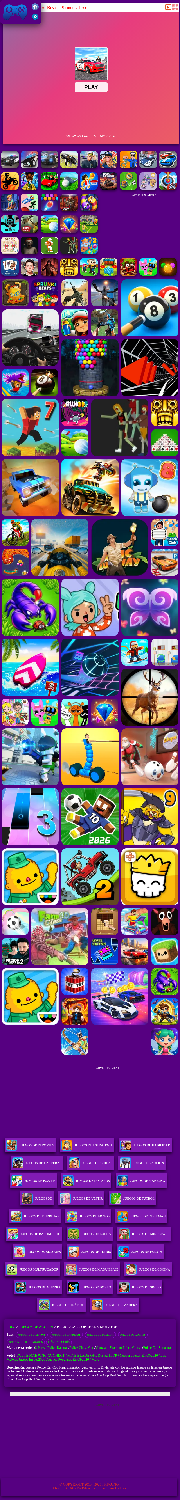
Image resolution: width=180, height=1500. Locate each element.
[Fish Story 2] (89, 253)
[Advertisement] (144, 223)
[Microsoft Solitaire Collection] (10, 274)
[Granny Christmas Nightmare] (29, 253)
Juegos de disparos (32, 1334)
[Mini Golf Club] (49, 231)
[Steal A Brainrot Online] (89, 274)
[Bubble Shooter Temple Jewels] (168, 274)
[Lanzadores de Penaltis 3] (89, 231)
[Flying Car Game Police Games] (69, 167)
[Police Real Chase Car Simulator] (148, 167)
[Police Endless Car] (168, 167)
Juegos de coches (133, 1334)
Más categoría (59, 1342)
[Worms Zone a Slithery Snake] (89, 210)
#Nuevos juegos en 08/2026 (138, 1355)
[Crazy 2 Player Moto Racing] (10, 188)
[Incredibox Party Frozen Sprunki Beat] (148, 274)
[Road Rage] (69, 253)
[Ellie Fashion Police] (108, 167)
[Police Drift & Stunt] (29, 167)
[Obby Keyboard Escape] (29, 188)
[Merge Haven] (10, 210)
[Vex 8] (29, 210)
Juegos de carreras (66, 1334)
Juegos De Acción (148, 1163)
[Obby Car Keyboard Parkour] (49, 188)
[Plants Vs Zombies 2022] (128, 274)
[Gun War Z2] (29, 231)
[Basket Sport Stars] (89, 188)
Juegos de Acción (36, 1327)
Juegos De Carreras (43, 1163)
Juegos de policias (100, 1334)
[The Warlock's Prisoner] (49, 274)
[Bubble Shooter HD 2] (49, 210)
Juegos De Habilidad (151, 1145)
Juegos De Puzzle (40, 1180)
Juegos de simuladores (26, 1342)
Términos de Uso (113, 1488)
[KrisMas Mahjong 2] (10, 253)
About (56, 1488)
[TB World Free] (148, 188)
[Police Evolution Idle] (128, 167)
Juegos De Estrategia (94, 1145)
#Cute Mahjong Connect (41, 1355)
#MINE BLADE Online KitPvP (91, 1355)
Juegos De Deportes (36, 1145)
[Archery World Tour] (168, 188)
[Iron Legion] (108, 188)
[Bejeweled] (69, 231)
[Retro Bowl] (49, 253)
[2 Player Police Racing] (10, 167)
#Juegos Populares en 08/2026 (67, 1359)
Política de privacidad (81, 1488)
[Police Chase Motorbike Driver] (89, 167)
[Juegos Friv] (35, 9)
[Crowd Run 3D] (108, 274)
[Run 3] (10, 231)
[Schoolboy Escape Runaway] (29, 274)
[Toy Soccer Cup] (128, 188)
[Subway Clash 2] (69, 210)
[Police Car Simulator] (49, 167)
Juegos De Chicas (97, 1163)
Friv (11, 1327)
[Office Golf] (69, 188)
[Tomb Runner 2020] (69, 274)
